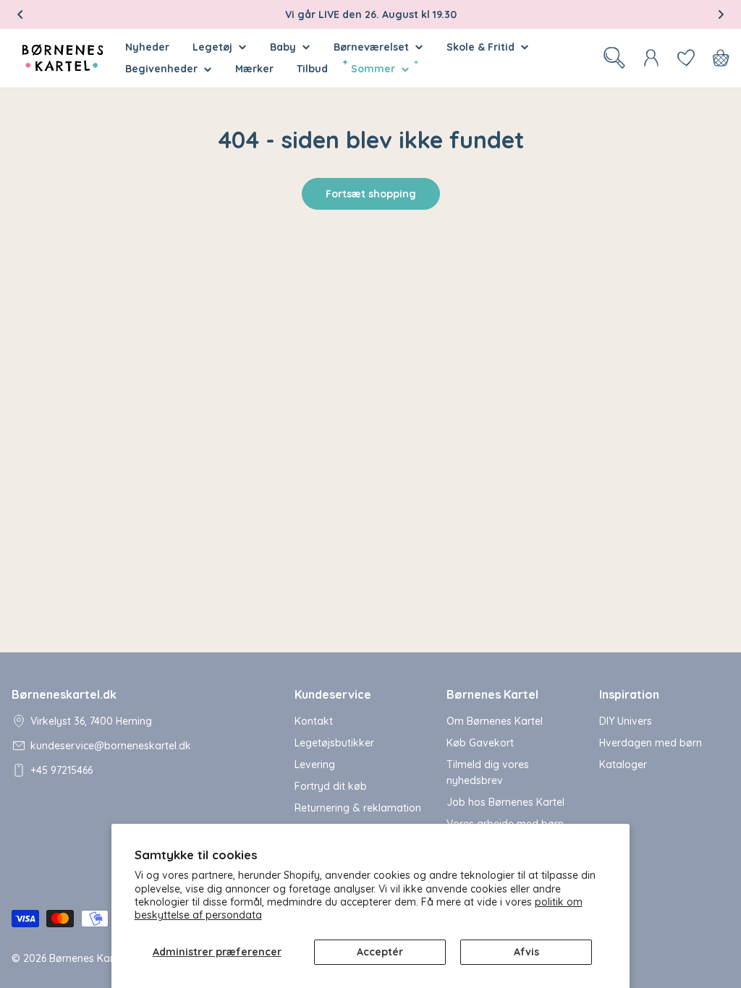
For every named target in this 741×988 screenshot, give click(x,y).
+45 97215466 (61, 770)
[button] (20, 14)
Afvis (526, 951)
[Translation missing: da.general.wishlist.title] (686, 58)
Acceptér (380, 951)
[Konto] (651, 58)
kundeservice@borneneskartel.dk (110, 745)
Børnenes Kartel (87, 958)
